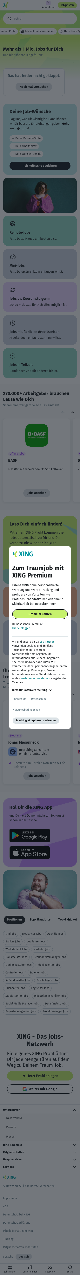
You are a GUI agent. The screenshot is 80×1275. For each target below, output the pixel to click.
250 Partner (47, 641)
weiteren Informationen (35, 678)
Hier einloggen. (21, 628)
